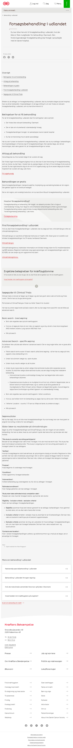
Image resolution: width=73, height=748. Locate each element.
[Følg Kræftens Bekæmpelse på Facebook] (26, 725)
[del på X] (9, 57)
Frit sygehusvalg (8, 173)
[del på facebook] (4, 57)
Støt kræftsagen (47, 683)
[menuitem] (33, 3)
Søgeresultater (9, 416)
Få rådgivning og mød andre (15, 691)
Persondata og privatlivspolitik (36, 740)
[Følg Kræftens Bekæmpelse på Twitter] (36, 725)
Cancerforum (9, 713)
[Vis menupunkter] (36, 10)
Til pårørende (9, 696)
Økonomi (9, 669)
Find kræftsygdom (11, 683)
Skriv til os (11, 640)
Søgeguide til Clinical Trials (13, 94)
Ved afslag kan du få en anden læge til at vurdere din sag (22, 157)
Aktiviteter (45, 704)
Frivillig (7, 700)
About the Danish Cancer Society (53, 717)
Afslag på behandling (11, 81)
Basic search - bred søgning (14, 318)
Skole (43, 696)
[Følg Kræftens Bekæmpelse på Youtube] (47, 725)
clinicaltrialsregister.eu (10, 257)
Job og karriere (48, 653)
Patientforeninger (47, 713)
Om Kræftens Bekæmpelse (17, 661)
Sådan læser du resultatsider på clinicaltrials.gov (24, 426)
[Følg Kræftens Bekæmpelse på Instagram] (31, 725)
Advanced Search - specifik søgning (18, 341)
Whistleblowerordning (36, 734)
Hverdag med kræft (12, 687)
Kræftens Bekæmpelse (19, 624)
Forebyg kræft (10, 704)
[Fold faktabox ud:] (36, 286)
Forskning (8, 709)
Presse (8, 653)
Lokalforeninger (48, 669)
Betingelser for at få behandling (15, 77)
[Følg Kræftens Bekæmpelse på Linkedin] (42, 725)
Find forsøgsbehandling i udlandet (16, 90)
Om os (43, 709)
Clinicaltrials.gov (8, 243)
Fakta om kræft (47, 687)
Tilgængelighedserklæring (36, 742)
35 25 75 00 (12, 637)
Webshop (8, 717)
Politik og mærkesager (51, 661)
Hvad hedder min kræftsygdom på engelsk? (18, 279)
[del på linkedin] (13, 57)
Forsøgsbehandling (10, 216)
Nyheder (44, 700)
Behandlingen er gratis (11, 85)
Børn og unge (46, 691)
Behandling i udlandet (10, 15)
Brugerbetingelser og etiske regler (36, 737)
